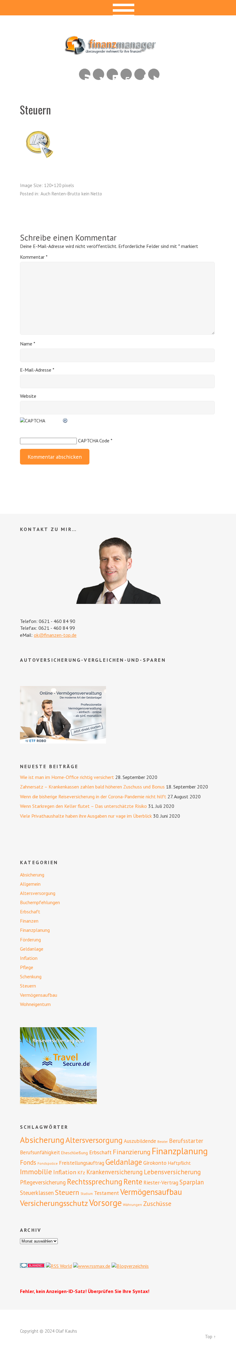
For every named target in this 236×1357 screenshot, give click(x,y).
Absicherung (32, 875)
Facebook (140, 74)
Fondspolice (47, 1163)
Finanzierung (132, 1151)
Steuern (28, 986)
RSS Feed (84, 74)
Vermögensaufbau (38, 995)
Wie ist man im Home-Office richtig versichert (67, 777)
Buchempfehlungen (40, 902)
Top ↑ (210, 1336)
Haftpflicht (179, 1163)
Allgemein (30, 884)
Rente (133, 1181)
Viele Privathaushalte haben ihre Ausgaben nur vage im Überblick (86, 816)
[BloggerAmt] (130, 1266)
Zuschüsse (157, 1203)
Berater (162, 1141)
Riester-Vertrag (161, 1182)
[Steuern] (38, 160)
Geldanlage (31, 949)
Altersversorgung (37, 893)
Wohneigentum (35, 1004)
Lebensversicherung (172, 1171)
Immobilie (36, 1171)
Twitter (153, 74)
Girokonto (155, 1162)
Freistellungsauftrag (81, 1162)
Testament (106, 1192)
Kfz (81, 1172)
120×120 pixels (59, 185)
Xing (98, 74)
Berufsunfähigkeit (40, 1152)
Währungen (132, 1204)
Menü (118, 7)
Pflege (26, 967)
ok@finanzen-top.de (55, 635)
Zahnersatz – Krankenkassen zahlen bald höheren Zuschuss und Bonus (92, 787)
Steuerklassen (37, 1192)
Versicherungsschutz (54, 1203)
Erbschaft (30, 911)
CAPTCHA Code (93, 440)
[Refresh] (65, 420)
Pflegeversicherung (43, 1182)
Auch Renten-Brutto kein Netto (71, 194)
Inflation (28, 958)
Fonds (28, 1162)
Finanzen (29, 921)
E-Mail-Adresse (37, 370)
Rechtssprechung (94, 1182)
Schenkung (30, 976)
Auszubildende (140, 1141)
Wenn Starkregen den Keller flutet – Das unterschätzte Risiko (83, 806)
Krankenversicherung (114, 1172)
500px (126, 74)
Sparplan (191, 1182)
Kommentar (34, 257)
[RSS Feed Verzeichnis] (59, 1266)
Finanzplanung (35, 930)
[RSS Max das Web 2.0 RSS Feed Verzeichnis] (91, 1266)
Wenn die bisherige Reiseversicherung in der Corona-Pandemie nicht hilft (93, 796)
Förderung (30, 939)
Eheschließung (74, 1152)
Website (28, 396)
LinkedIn (112, 74)
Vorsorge (105, 1202)
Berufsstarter (186, 1140)
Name (27, 344)
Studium (87, 1193)
